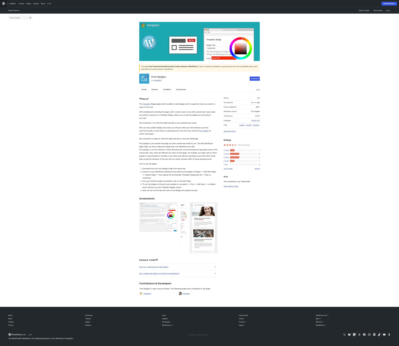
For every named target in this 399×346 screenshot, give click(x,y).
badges (242, 125)
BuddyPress (321, 325)
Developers (166, 322)
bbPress (319, 322)
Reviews (154, 89)
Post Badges (203, 131)
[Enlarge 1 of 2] (175, 205)
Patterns (88, 325)
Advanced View (230, 131)
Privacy (10, 325)
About (10, 315)
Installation (167, 89)
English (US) (255, 120)
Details (144, 89)
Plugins (87, 322)
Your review (228, 169)
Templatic (146, 104)
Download (254, 78)
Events (241, 319)
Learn (164, 315)
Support (165, 319)
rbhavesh (186, 294)
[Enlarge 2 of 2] (215, 205)
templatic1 (158, 80)
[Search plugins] (30, 18)
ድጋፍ (258, 89)
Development (181, 89)
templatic (256, 125)
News (10, 319)
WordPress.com (322, 315)
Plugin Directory (13, 10)
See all (257, 169)
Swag (242, 325)
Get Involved (243, 315)
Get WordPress (389, 3)
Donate (242, 322)
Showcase (88, 315)
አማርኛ (30, 335)
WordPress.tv (167, 325)
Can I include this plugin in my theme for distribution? (159, 274)
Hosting (11, 322)
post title (249, 125)
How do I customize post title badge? (153, 267)
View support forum (231, 186)
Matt (318, 319)
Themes (88, 319)
